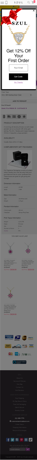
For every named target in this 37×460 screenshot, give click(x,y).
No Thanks (18, 82)
